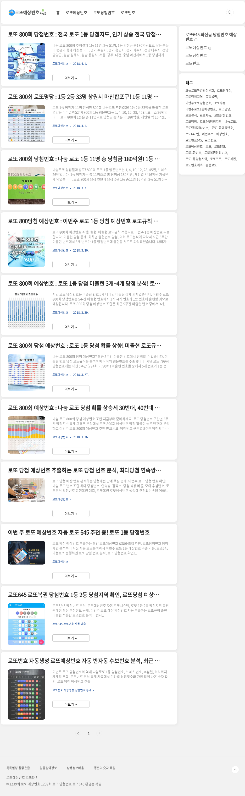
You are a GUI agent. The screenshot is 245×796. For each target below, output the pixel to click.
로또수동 (220, 102)
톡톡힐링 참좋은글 (18, 768)
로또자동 (205, 115)
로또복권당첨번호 (215, 152)
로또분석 (191, 115)
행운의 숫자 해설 (104, 768)
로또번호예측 (194, 165)
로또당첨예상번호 (196, 127)
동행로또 (211, 165)
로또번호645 (193, 140)
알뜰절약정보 (48, 768)
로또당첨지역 (194, 96)
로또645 (219, 146)
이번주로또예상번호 (215, 134)
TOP (235, 770)
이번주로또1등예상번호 (200, 109)
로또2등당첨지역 (211, 121)
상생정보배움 (75, 768)
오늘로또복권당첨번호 (199, 90)
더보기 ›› (71, 77)
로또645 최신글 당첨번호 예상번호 (211, 36)
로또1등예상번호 (222, 127)
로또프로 (216, 158)
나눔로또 (230, 121)
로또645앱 (192, 134)
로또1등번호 (193, 152)
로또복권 (230, 158)
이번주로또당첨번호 (198, 102)
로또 (208, 146)
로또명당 (224, 109)
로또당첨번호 (104, 12)
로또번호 (128, 12)
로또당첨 (191, 121)
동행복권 (211, 96)
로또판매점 (224, 90)
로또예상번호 (76, 12)
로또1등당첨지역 (196, 158)
